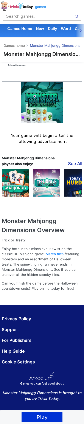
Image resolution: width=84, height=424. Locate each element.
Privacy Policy (16, 318)
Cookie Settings (18, 362)
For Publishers (16, 340)
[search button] (77, 16)
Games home (19, 29)
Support (10, 329)
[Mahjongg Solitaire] (15, 183)
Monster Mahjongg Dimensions (55, 45)
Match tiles (55, 254)
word (66, 29)
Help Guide (13, 351)
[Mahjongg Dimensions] (46, 183)
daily (52, 29)
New (40, 29)
